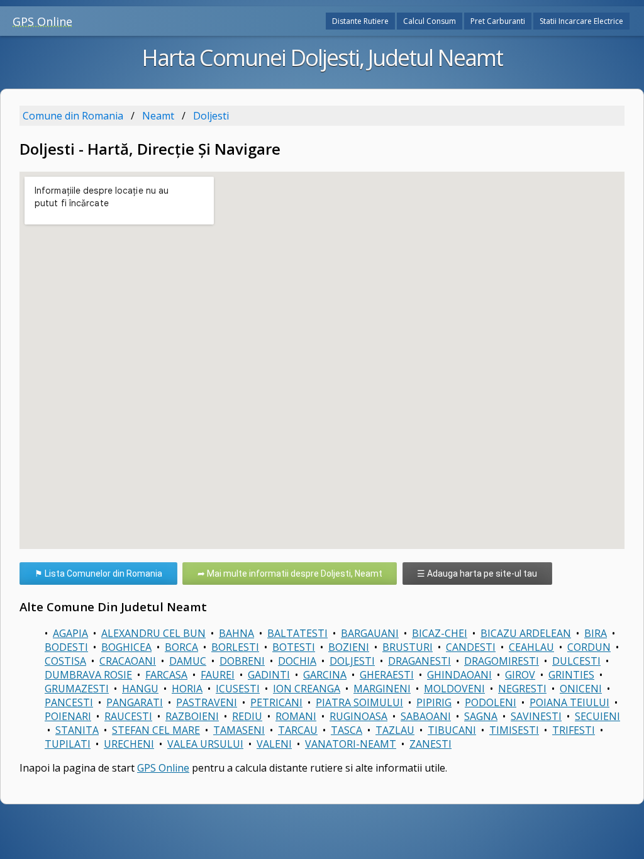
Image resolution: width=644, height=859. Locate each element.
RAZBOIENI (192, 716)
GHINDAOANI (459, 675)
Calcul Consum (429, 21)
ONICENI (581, 689)
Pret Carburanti (497, 21)
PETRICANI (276, 702)
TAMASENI (239, 730)
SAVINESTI (536, 716)
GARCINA (325, 675)
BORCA (181, 647)
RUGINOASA (358, 716)
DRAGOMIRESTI (501, 661)
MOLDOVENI (454, 689)
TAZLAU (394, 730)
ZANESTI (430, 744)
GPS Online (42, 21)
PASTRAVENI (206, 702)
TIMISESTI (514, 730)
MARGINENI (382, 689)
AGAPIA (70, 633)
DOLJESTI (352, 661)
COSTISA (65, 661)
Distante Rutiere (360, 21)
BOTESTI (293, 647)
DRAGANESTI (419, 661)
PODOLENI (490, 702)
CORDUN (589, 647)
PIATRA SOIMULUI (359, 702)
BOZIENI (348, 647)
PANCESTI (69, 702)
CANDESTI (471, 647)
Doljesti (211, 116)
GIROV (520, 675)
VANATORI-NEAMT (350, 744)
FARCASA (166, 675)
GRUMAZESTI (77, 689)
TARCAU (298, 730)
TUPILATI (68, 744)
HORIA (187, 689)
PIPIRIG (434, 702)
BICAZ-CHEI (439, 633)
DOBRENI (242, 661)
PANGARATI (134, 702)
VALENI (274, 744)
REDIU (247, 716)
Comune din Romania (73, 116)
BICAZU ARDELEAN (525, 633)
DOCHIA (297, 661)
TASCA (346, 730)
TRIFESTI (573, 730)
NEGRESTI (522, 689)
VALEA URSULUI (205, 744)
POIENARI (68, 716)
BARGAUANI (370, 633)
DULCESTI (576, 661)
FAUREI (218, 675)
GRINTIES (571, 675)
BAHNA (236, 633)
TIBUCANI (452, 730)
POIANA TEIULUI (569, 702)
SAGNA (480, 716)
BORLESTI (235, 647)
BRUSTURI (407, 647)
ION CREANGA (306, 689)
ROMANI (295, 716)
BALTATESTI (297, 633)
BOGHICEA (126, 647)
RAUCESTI (128, 716)
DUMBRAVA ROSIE (88, 675)
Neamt (158, 116)
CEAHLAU (531, 647)
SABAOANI (426, 716)
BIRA (595, 633)
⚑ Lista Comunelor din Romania (98, 573)
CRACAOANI (127, 661)
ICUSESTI (238, 689)
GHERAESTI (387, 675)
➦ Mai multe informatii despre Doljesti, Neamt (289, 573)
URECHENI (129, 744)
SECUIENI (597, 716)
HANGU (140, 689)
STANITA (77, 730)
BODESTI (66, 647)
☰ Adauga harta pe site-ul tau (477, 573)
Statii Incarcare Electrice (581, 21)
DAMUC (187, 661)
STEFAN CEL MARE (156, 730)
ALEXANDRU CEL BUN (153, 633)
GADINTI (269, 675)
